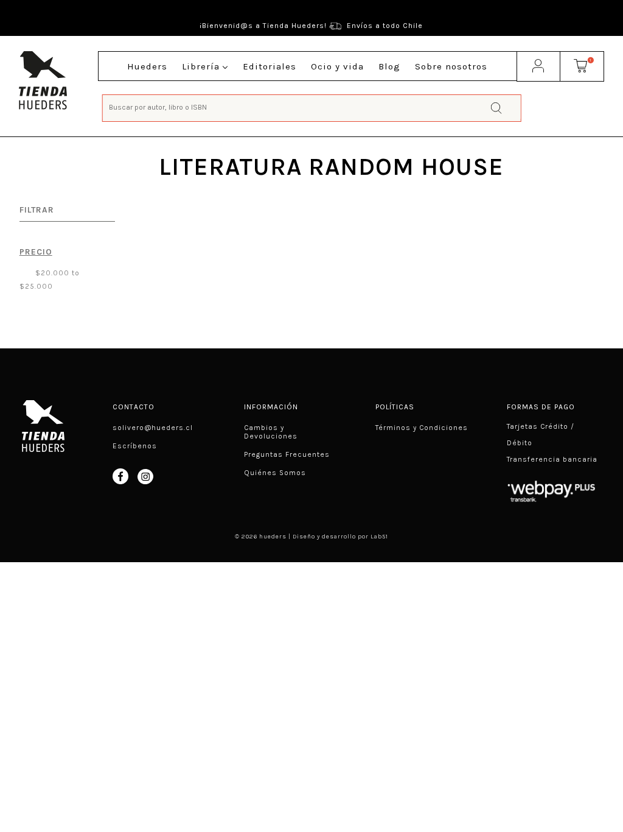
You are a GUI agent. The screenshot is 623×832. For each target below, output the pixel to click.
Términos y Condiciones (421, 427)
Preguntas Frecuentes (287, 454)
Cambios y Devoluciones (271, 431)
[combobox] (312, 107)
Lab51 (379, 536)
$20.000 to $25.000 (49, 280)
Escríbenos (135, 446)
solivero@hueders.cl (153, 427)
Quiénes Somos (275, 472)
